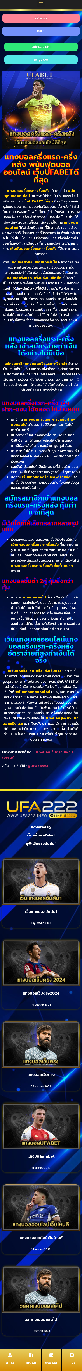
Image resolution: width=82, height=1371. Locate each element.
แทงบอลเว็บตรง (41, 1075)
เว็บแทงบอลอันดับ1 (41, 912)
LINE (72, 1363)
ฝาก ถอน (51, 1363)
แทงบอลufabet (41, 1156)
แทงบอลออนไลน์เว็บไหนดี (41, 1238)
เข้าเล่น (31, 1363)
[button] (41, 3)
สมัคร (10, 1363)
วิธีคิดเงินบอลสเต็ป (41, 1319)
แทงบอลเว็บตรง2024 (41, 993)
